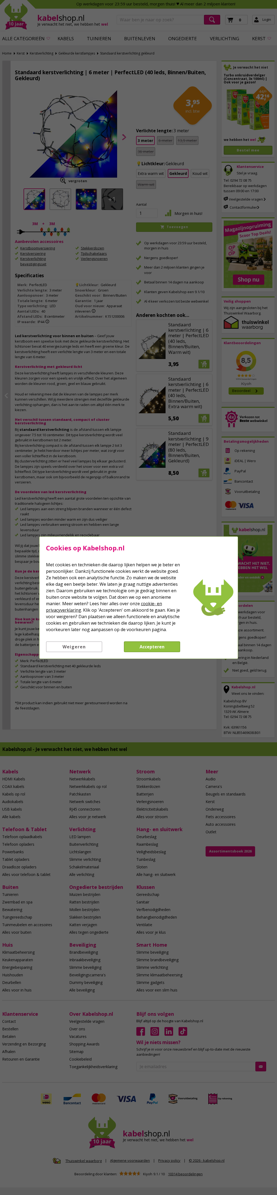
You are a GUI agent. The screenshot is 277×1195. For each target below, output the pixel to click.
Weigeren (74, 647)
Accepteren (152, 647)
